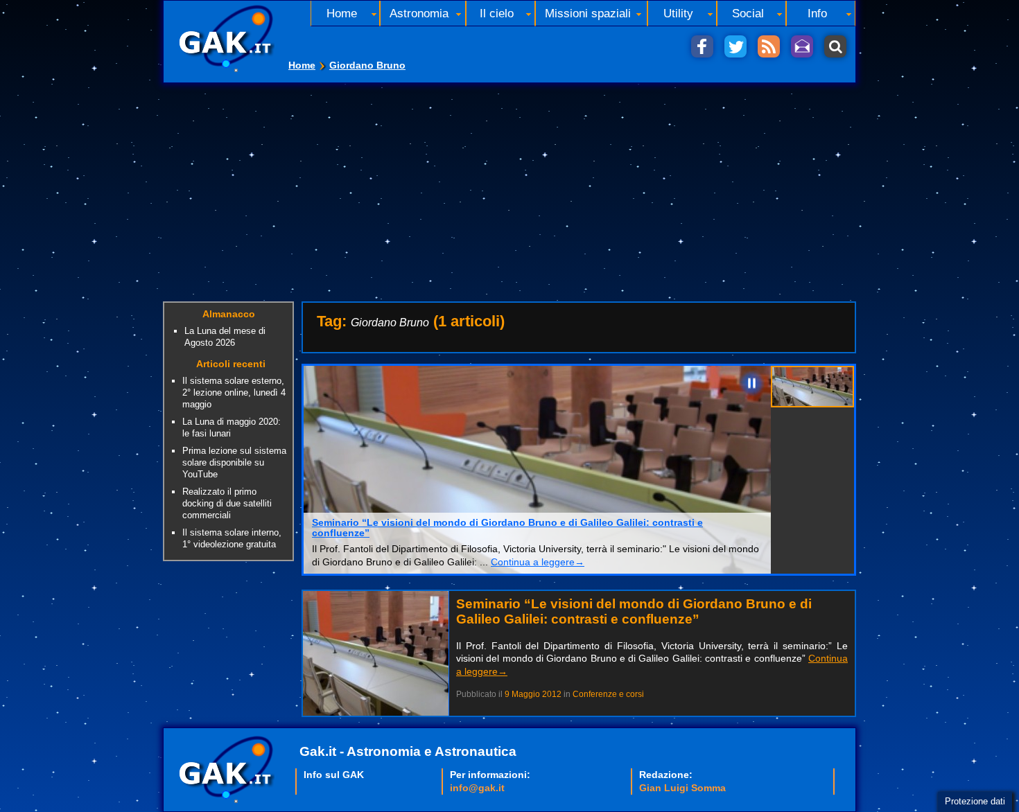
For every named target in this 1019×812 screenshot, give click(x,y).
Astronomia (419, 13)
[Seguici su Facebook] (702, 46)
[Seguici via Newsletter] (802, 46)
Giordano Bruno (367, 65)
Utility (678, 13)
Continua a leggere (537, 561)
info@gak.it (477, 787)
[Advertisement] (509, 187)
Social (748, 13)
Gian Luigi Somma (682, 787)
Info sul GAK (334, 774)
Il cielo (497, 13)
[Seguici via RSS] (769, 46)
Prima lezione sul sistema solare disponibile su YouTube (234, 462)
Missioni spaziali (588, 13)
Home (301, 65)
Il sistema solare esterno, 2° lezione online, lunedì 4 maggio (234, 392)
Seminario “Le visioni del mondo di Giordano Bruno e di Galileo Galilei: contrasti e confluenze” (507, 528)
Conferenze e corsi (608, 694)
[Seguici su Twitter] (735, 46)
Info (817, 13)
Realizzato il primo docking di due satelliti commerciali (227, 503)
